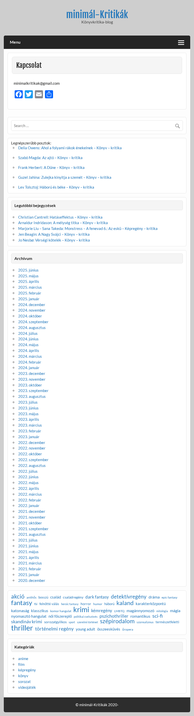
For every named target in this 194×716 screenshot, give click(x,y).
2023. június (28, 408)
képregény (27, 670)
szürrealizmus (145, 622)
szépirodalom (117, 621)
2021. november (31, 517)
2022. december (31, 442)
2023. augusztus (32, 396)
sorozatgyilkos (55, 622)
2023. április (28, 419)
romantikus (140, 616)
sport (72, 622)
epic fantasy (169, 597)
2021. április (28, 557)
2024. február (29, 362)
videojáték (27, 687)
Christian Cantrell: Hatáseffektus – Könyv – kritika (60, 217)
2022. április (28, 488)
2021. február (29, 568)
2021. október (30, 523)
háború (109, 604)
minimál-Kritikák (97, 14)
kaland (125, 603)
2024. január (28, 367)
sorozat (24, 681)
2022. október (30, 454)
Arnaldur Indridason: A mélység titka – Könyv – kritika (63, 222)
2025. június (28, 270)
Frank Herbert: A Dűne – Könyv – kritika (51, 167)
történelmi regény (54, 628)
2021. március (30, 563)
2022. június (28, 476)
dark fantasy (97, 597)
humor (97, 604)
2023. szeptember (33, 390)
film (21, 664)
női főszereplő (60, 616)
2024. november (31, 310)
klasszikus (39, 611)
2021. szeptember (33, 528)
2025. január (28, 298)
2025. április (28, 281)
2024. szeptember (33, 321)
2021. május (28, 551)
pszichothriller (114, 616)
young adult (85, 629)
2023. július (28, 402)
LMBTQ (119, 611)
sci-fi (157, 615)
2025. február (29, 293)
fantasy (21, 603)
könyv (23, 675)
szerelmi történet (87, 622)
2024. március (30, 356)
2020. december (31, 580)
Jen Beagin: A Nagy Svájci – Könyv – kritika (54, 234)
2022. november (31, 448)
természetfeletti (167, 622)
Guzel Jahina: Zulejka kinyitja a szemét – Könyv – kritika (64, 177)
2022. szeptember (33, 459)
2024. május (28, 344)
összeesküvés (108, 629)
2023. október (30, 385)
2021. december (31, 511)
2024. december (31, 304)
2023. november (31, 379)
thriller (22, 627)
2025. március (30, 287)
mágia (175, 611)
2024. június (28, 339)
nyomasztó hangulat (28, 616)
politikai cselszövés (86, 616)
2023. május (28, 413)
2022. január (28, 505)
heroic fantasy (70, 604)
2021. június (28, 546)
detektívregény (129, 596)
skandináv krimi (26, 621)
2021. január (28, 574)
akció (18, 597)
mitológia (162, 611)
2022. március (30, 494)
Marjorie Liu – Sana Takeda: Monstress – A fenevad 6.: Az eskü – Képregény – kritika (88, 228)
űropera (127, 629)
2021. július (28, 540)
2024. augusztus (32, 327)
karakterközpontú (151, 604)
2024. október (30, 316)
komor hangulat (60, 611)
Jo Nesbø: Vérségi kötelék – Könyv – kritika (54, 240)
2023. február (29, 431)
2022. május (28, 482)
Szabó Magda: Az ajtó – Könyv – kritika (50, 157)
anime (23, 658)
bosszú (43, 597)
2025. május (28, 276)
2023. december (31, 373)
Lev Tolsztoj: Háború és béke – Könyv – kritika (56, 187)
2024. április (28, 350)
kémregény (101, 610)
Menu (15, 42)
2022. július (28, 471)
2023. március (30, 425)
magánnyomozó (140, 611)
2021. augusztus (32, 534)
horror (86, 604)
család (55, 597)
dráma (154, 597)
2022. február (29, 500)
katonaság (20, 611)
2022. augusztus (32, 465)
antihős (31, 597)
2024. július (28, 333)
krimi (81, 609)
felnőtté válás (49, 604)
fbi (35, 604)
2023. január (28, 436)
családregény (73, 597)
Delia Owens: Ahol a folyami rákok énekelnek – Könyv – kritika (70, 147)
